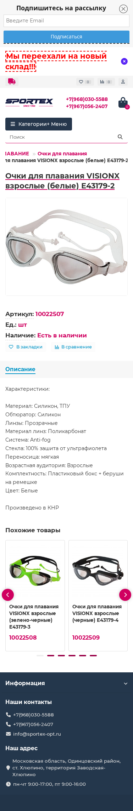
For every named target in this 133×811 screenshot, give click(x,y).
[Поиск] (120, 137)
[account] (123, 82)
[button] (40, 655)
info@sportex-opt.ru (37, 734)
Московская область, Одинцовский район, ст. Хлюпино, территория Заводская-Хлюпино (66, 767)
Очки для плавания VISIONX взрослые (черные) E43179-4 (97, 613)
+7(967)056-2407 (86, 106)
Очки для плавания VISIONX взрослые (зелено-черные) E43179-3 (34, 617)
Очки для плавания (62, 153)
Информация (25, 683)
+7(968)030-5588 (87, 99)
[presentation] (8, 595)
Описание (20, 369)
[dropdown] (11, 82)
